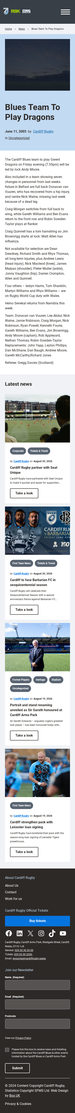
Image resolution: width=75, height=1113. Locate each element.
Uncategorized (19, 138)
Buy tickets (37, 921)
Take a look (26, 494)
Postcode (10, 1016)
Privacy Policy (23, 1038)
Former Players (20, 679)
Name (14, 977)
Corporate (18, 451)
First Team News (21, 563)
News (22, 28)
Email (14, 996)
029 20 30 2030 (23, 954)
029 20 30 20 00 (24, 950)
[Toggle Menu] (65, 12)
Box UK (14, 1096)
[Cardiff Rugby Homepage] (16, 11)
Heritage (40, 679)
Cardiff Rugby (43, 131)
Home (8, 28)
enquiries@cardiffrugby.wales (29, 958)
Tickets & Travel (39, 451)
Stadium (56, 679)
